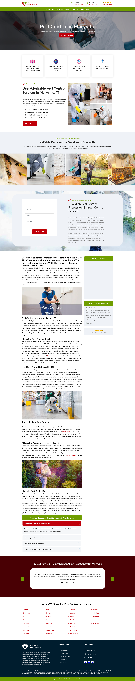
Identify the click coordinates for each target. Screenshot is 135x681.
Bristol (25, 616)
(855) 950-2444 (79, 4)
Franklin (48, 613)
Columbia (26, 633)
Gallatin (48, 616)
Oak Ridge (96, 613)
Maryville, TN (93, 4)
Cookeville (49, 609)
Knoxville (72, 609)
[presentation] (22, 579)
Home (48, 9)
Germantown (50, 620)
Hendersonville (50, 623)
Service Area (85, 9)
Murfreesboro (74, 633)
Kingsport (49, 633)
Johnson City (50, 630)
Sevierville (96, 616)
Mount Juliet (73, 630)
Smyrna (95, 620)
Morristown (73, 627)
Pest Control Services (60, 9)
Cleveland (26, 627)
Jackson (48, 627)
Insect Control (64, 653)
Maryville (72, 620)
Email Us (89, 657)
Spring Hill (96, 623)
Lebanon (72, 616)
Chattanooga (27, 620)
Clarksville (26, 623)
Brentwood (26, 613)
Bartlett (25, 609)
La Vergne (72, 613)
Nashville (95, 609)
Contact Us (63, 659)
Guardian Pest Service (67, 679)
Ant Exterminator (65, 656)
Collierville (26, 630)
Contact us (74, 9)
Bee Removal (64, 650)
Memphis (72, 623)
